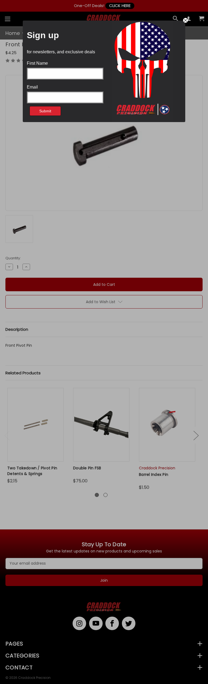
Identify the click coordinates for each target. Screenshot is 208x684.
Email (32, 87)
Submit (45, 111)
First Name (37, 63)
